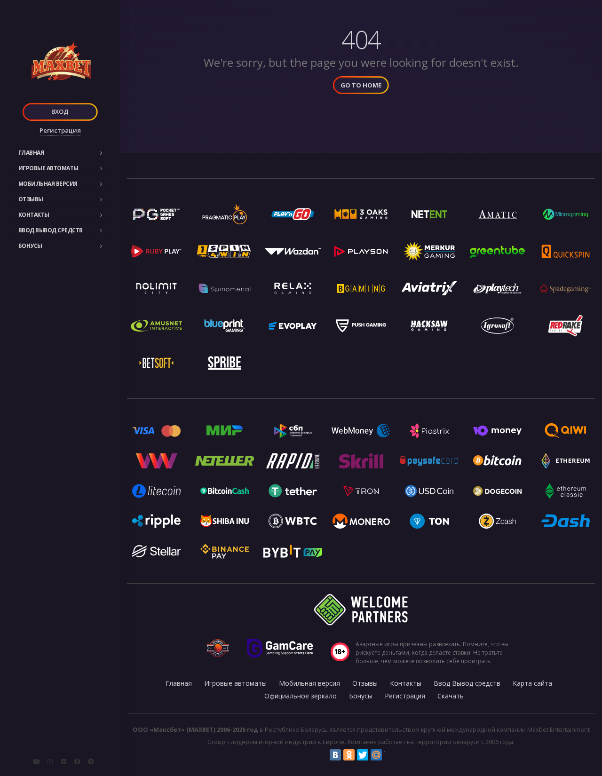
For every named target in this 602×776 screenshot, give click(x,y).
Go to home (361, 85)
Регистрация (60, 130)
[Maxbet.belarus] (77, 761)
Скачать (450, 695)
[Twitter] (362, 754)
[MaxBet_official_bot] (90, 761)
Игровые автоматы (48, 168)
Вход (60, 111)
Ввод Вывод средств (50, 230)
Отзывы (30, 199)
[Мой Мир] (376, 754)
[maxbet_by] (49, 761)
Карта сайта (532, 683)
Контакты (33, 215)
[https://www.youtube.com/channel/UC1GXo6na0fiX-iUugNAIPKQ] (36, 761)
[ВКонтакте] (335, 754)
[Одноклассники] (349, 754)
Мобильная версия (48, 184)
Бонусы (30, 246)
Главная (31, 153)
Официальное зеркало (300, 695)
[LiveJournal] (390, 754)
